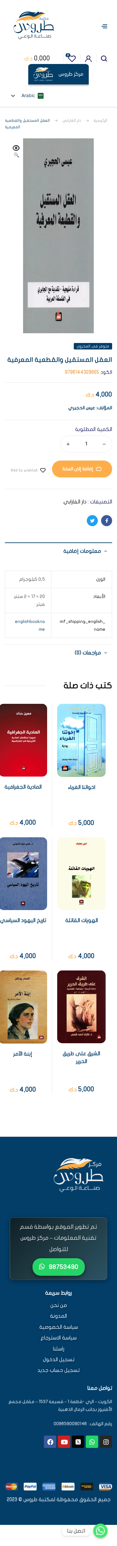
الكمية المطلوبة (93, 429)
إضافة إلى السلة (77, 468)
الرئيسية (100, 120)
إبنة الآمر (22, 1054)
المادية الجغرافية (23, 787)
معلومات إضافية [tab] (82, 551)
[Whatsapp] (92, 1442)
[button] (16, 152)
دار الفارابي (71, 120)
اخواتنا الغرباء (81, 787)
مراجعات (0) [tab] (88, 652)
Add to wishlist (24, 470)
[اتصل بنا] (100, 1531)
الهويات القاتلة (81, 920)
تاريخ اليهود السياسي (23, 920)
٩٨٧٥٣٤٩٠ (62, 1266)
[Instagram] (106, 1442)
